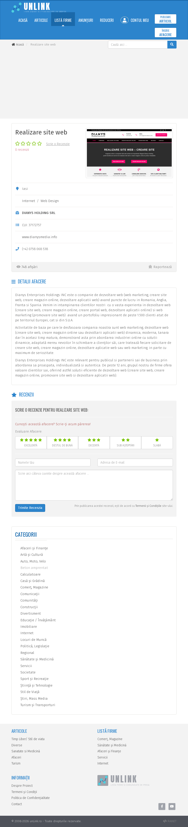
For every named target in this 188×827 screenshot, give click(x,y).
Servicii (25, 666)
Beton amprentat (33, 568)
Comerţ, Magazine (33, 587)
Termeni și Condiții (24, 792)
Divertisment (30, 613)
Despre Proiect (22, 786)
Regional (26, 653)
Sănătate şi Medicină (36, 659)
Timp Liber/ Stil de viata (27, 739)
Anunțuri (85, 20)
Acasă (23, 20)
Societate (27, 672)
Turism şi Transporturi (37, 705)
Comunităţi (28, 600)
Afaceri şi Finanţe (33, 548)
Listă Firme (63, 20)
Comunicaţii (29, 594)
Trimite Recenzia (30, 508)
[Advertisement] (94, 83)
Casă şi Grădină (32, 581)
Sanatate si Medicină (25, 751)
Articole (41, 20)
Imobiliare (28, 627)
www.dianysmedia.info (39, 237)
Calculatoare (30, 574)
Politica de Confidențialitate (30, 798)
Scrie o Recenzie (58, 144)
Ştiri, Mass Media (33, 698)
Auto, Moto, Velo (32, 561)
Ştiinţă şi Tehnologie (36, 685)
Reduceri (107, 20)
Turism (15, 763)
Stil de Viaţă (29, 692)
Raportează (162, 267)
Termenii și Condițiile (148, 506)
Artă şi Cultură (31, 555)
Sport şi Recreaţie (34, 679)
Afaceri (16, 757)
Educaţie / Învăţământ (37, 620)
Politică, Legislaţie (34, 646)
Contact (16, 804)
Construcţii (28, 607)
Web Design (50, 201)
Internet (28, 201)
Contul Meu (139, 20)
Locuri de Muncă (33, 640)
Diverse (16, 745)
